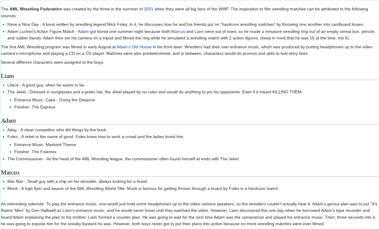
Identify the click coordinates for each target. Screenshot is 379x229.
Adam (83, 31)
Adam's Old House (134, 46)
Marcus (178, 31)
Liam (199, 31)
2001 (148, 9)
